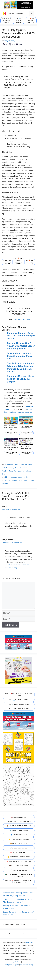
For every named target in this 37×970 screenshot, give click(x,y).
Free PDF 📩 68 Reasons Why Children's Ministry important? (18, 881)
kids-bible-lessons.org (26, 964)
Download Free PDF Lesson (11, 453)
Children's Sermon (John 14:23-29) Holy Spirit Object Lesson (21, 336)
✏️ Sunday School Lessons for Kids (18, 821)
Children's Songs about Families (16, 477)
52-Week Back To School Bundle (6, 20)
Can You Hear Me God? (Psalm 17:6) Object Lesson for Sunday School (21, 346)
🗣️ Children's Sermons (19, 834)
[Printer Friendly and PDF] (12, 46)
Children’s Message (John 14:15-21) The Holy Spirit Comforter (20, 379)
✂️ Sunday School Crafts (19, 830)
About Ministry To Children (14, 924)
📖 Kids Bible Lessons (18, 817)
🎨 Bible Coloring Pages (18, 843)
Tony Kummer (29, 942)
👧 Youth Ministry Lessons (18, 865)
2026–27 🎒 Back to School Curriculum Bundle (18, 694)
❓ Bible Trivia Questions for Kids (19, 861)
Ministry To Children (15, 13)
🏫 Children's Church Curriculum (19, 826)
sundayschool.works (28, 962)
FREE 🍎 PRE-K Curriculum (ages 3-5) (30, 20)
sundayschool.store (15, 962)
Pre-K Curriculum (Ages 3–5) (19, 708)
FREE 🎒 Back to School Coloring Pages (18, 261)
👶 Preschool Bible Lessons (19, 839)
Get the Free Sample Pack (11, 433)
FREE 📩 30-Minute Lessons (18, 700)
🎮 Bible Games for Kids (18, 848)
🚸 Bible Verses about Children (19, 857)
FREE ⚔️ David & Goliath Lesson (19, 704)
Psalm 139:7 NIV (23, 319)
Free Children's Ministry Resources (18, 934)
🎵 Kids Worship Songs (19, 870)
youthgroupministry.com (12, 964)
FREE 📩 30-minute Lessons (18, 20)
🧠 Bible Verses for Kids (18, 852)
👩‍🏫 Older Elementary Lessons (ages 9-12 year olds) (18, 875)
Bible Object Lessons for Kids (15, 465)
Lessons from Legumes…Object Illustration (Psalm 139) (20, 356)
